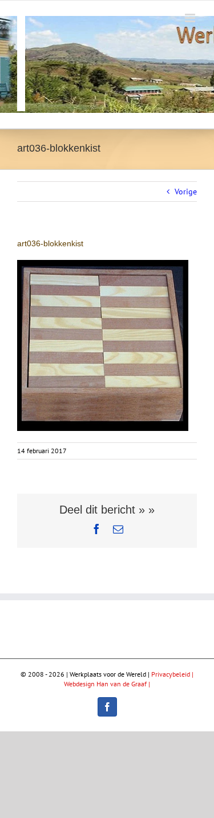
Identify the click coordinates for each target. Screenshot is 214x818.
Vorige (186, 191)
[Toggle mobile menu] (191, 18)
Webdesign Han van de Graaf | (107, 683)
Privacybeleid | (172, 674)
